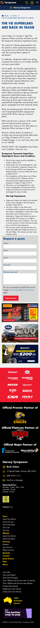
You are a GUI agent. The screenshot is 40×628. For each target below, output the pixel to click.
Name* (6, 243)
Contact (6, 556)
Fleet (5, 561)
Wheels (6, 533)
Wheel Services (8, 550)
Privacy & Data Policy (15, 622)
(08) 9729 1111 (14, 476)
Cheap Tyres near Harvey (12, 592)
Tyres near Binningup (10, 578)
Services (6, 541)
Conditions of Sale (28, 622)
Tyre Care (6, 527)
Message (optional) (10, 272)
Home (6, 16)
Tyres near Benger (9, 575)
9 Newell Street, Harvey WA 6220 (21, 471)
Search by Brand (9, 525)
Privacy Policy (13, 290)
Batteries (6, 544)
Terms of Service (28, 290)
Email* (5, 258)
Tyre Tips (6, 530)
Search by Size (8, 522)
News (5, 564)
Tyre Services (7, 547)
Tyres (5, 516)
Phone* (6, 250)
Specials (6, 553)
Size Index (6, 572)
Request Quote (10, 298)
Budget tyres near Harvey (12, 589)
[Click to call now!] (27, 2)
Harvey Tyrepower (21, 7)
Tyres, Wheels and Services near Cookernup (19, 580)
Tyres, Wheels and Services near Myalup (17, 583)
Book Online (8, 558)
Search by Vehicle (9, 519)
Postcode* (7, 265)
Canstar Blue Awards (10, 586)
